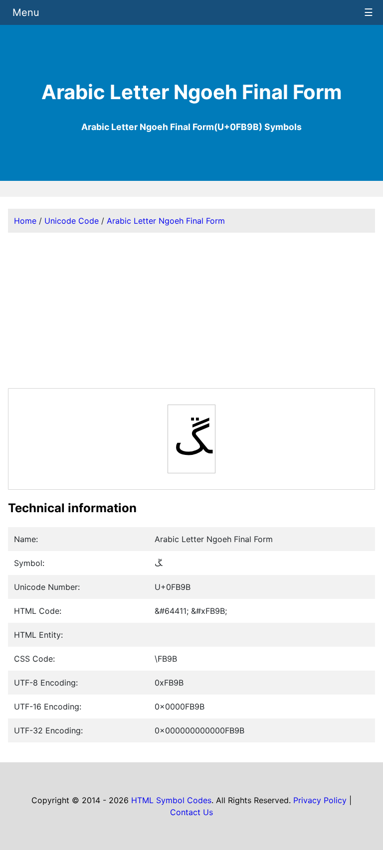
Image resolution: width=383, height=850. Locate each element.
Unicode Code (71, 221)
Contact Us (191, 812)
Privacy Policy (320, 800)
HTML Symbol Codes (171, 800)
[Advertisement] (191, 310)
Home (25, 221)
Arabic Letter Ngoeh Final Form (166, 221)
